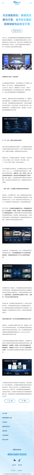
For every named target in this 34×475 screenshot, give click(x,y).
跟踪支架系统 (6, 426)
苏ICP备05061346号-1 (26, 474)
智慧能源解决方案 (7, 417)
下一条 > (24, 401)
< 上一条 (9, 401)
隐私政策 (20, 465)
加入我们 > (13, 470)
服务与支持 (5, 439)
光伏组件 (4, 422)
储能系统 (4, 431)
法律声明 (14, 465)
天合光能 (4, 413)
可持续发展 (5, 435)
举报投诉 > (20, 470)
